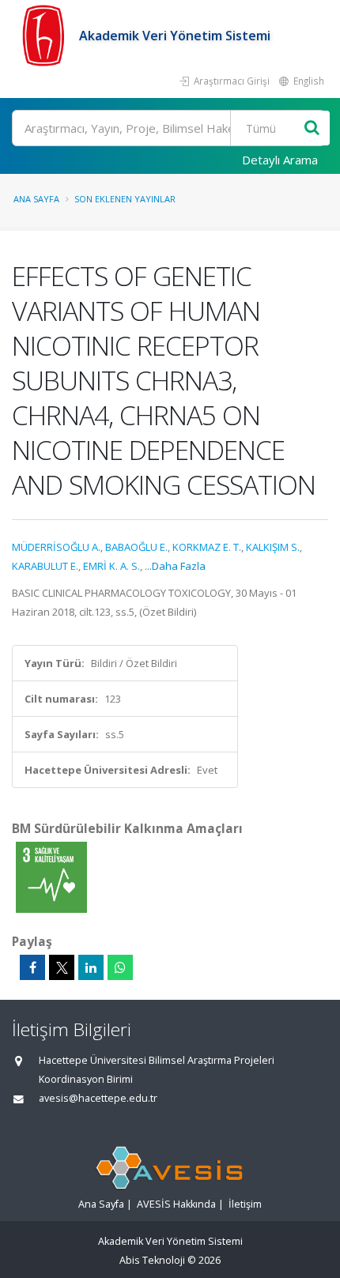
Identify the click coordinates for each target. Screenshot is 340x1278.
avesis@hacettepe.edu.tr (98, 1098)
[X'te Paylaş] (61, 967)
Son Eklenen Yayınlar (125, 199)
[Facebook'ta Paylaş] (32, 967)
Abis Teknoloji (152, 1260)
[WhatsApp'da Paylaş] (120, 967)
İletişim (245, 1204)
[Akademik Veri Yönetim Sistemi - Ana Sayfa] (45, 35)
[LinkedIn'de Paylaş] (91, 967)
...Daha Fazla (175, 566)
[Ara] (312, 128)
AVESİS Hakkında (176, 1204)
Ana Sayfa (36, 199)
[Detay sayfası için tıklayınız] (51, 876)
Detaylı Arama (280, 160)
